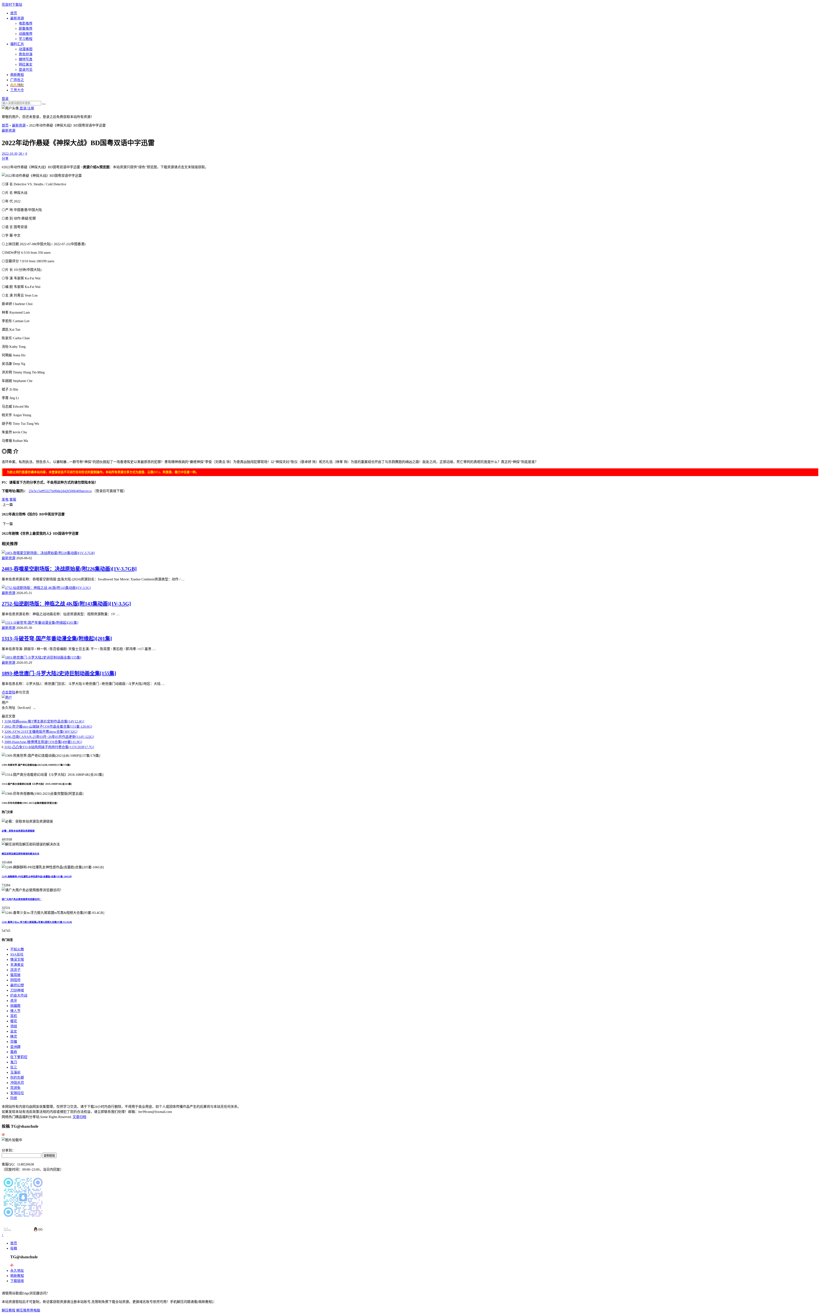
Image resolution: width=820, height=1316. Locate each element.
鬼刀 (13, 1062)
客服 (12, 499)
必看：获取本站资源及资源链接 (18, 830)
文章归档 (79, 1117)
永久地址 (17, 1270)
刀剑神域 (17, 990)
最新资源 (17, 18)
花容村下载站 (12, 4)
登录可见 (25, 69)
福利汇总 (17, 44)
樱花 (13, 1021)
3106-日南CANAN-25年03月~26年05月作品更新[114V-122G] (49, 737)
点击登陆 (8, 692)
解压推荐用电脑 (28, 1310)
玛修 (13, 1098)
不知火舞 (17, 949)
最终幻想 (17, 985)
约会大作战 (18, 995)
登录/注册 (26, 108)
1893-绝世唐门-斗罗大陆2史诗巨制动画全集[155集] (59, 673)
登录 (5, 98)
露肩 (13, 1052)
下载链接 (17, 1281)
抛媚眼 (15, 1006)
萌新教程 (17, 75)
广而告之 (17, 80)
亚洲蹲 (15, 1047)
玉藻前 (15, 1072)
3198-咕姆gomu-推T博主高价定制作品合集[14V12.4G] (44, 721)
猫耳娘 (15, 975)
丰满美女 (17, 964)
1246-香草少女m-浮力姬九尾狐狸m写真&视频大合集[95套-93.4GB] (37, 922)
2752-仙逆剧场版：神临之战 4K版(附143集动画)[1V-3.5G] (66, 603)
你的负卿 (17, 1077)
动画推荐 (25, 33)
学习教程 (25, 39)
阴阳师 (15, 980)
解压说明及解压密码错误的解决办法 (20, 853)
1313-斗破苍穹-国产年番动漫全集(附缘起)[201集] (57, 638)
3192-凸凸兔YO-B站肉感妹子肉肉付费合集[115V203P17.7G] (49, 747)
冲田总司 (17, 1082)
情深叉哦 (17, 959)
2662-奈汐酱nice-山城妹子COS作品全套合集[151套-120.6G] (48, 726)
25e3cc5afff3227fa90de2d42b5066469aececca (60, 491)
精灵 (13, 1036)
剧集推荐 (25, 28)
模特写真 (25, 59)
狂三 (13, 1067)
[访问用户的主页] (7, 697)
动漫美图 (25, 49)
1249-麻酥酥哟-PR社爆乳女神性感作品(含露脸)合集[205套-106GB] (37, 876)
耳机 (13, 1016)
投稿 (13, 1248)
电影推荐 (25, 23)
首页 (13, 13)
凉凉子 (15, 970)
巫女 (13, 1031)
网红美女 (25, 64)
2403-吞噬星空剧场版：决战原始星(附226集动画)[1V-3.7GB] (69, 569)
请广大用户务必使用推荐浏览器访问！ (22, 899)
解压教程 (8, 1310)
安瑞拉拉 (17, 1093)
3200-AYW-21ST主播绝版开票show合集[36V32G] (40, 731)
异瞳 (13, 1041)
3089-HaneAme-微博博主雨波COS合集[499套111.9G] (43, 742)
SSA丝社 (16, 954)
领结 (13, 1026)
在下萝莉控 (18, 1057)
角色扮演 (25, 54)
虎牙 (13, 1000)
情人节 (15, 1011)
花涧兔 (15, 1088)
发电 (5, 499)
